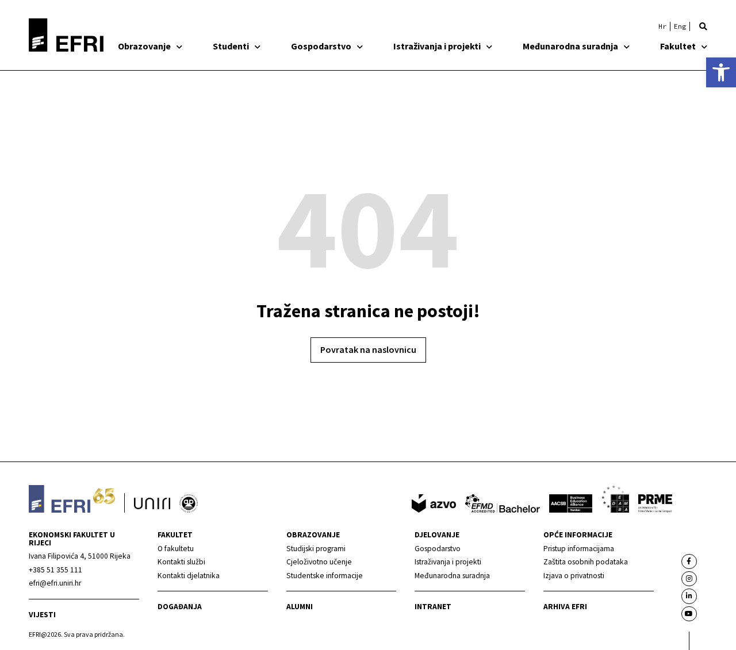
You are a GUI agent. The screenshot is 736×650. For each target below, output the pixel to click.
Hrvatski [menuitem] (662, 26)
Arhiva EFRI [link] (565, 606)
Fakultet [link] (678, 46)
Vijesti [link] (42, 615)
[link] (721, 72)
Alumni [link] (299, 606)
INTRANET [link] (433, 606)
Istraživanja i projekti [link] (437, 46)
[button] (703, 26)
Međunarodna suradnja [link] (570, 46)
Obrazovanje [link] (144, 46)
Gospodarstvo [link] (321, 46)
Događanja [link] (180, 606)
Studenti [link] (231, 46)
